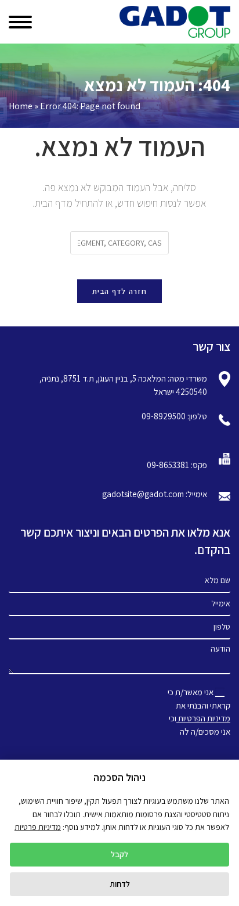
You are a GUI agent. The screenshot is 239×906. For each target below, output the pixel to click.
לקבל (119, 854)
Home (20, 106)
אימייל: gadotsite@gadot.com (154, 493)
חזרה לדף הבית (119, 291)
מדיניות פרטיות (38, 827)
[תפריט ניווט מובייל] (25, 19)
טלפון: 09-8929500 (174, 416)
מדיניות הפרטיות (203, 718)
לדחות (120, 884)
